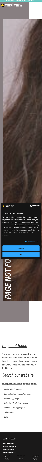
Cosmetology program (12, 398)
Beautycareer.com (9, 449)
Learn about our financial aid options (18, 394)
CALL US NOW (7, 457)
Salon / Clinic (9, 412)
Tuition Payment (8, 443)
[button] (38, 5)
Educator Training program (14, 408)
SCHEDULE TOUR (21, 457)
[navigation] (11, 5)
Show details (30, 242)
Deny (21, 254)
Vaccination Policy (9, 452)
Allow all (21, 248)
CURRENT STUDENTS (9, 438)
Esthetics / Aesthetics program (16, 403)
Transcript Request (9, 446)
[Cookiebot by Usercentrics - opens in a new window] (30, 206)
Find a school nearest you (14, 389)
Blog (6, 417)
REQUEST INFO (35, 457)
